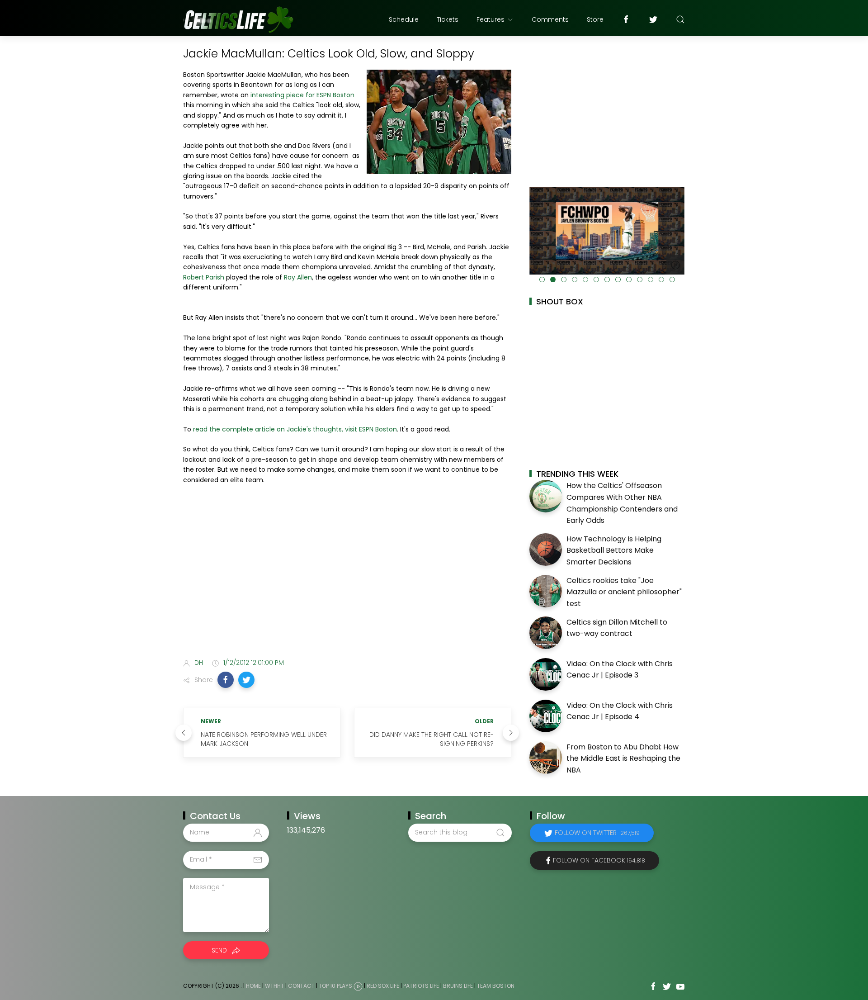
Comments (550, 19)
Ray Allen (298, 277)
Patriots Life (421, 986)
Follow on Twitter (597, 832)
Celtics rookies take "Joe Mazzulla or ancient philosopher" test (624, 592)
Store (595, 19)
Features (490, 19)
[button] (225, 680)
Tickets (447, 19)
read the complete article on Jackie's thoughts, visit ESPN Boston (295, 429)
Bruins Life (458, 986)
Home (253, 986)
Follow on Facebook (599, 860)
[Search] (680, 19)
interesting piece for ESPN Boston (302, 95)
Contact (301, 986)
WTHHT (274, 986)
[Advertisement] (347, 580)
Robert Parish (203, 277)
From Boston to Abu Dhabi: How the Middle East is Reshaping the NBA (623, 758)
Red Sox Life (383, 986)
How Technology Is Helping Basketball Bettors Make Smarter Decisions (613, 550)
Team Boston (495, 986)
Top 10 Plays (335, 986)
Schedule (404, 19)
